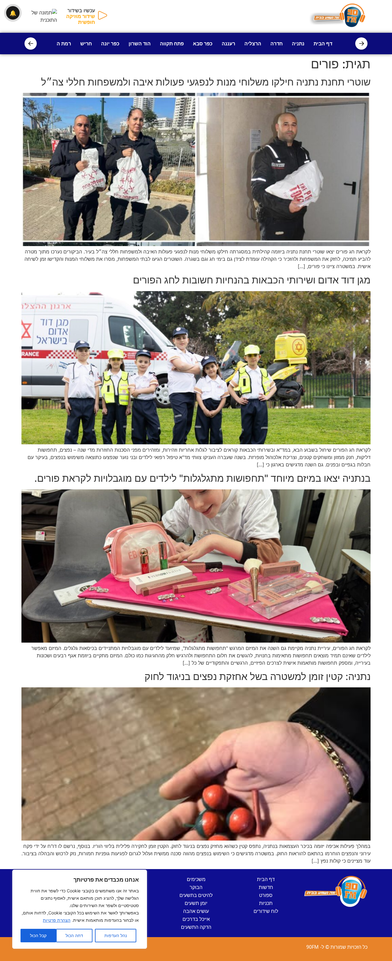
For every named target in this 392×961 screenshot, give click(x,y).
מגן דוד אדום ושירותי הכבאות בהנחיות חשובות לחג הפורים (252, 280)
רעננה (228, 43)
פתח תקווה (172, 43)
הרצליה (252, 43)
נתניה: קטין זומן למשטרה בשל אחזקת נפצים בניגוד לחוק (258, 676)
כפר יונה (110, 43)
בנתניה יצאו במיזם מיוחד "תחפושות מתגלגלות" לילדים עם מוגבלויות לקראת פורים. (202, 478)
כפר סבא (203, 43)
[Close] (140, 875)
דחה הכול (74, 935)
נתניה (298, 43)
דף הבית (323, 43)
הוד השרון (140, 43)
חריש (86, 43)
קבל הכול (38, 935)
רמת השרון (59, 43)
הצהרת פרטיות (56, 920)
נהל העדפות (115, 935)
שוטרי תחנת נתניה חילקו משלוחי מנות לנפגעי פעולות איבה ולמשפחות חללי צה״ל (206, 82)
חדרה (276, 43)
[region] (79, 909)
